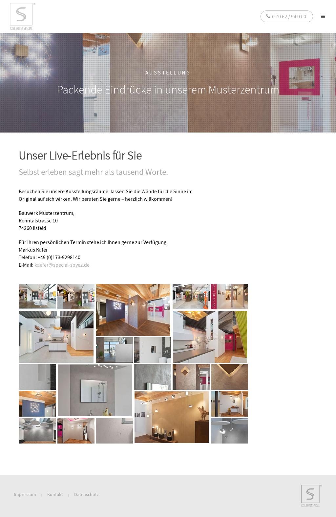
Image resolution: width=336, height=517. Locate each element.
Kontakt (55, 494)
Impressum (25, 494)
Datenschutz (86, 494)
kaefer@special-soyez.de (62, 264)
